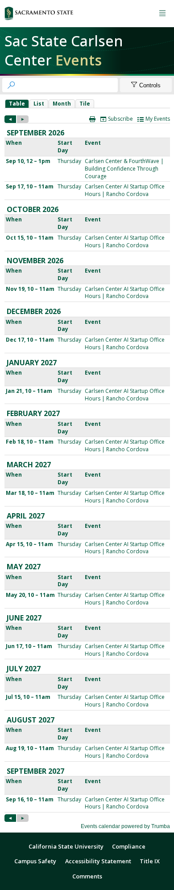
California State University (66, 846)
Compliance (128, 846)
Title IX (150, 861)
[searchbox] (68, 85)
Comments (87, 876)
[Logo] (38, 13)
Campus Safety (35, 861)
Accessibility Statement (98, 861)
